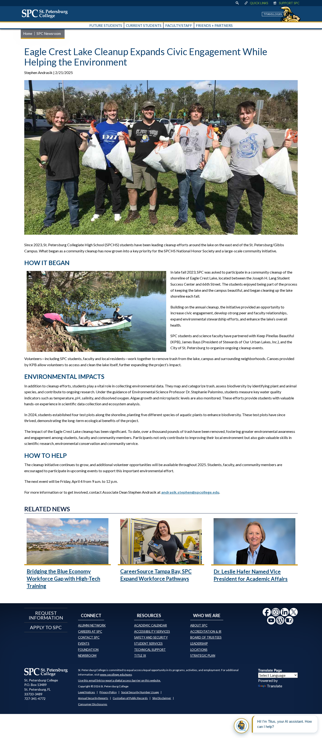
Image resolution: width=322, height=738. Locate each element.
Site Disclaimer (161, 698)
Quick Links (259, 3)
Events (83, 643)
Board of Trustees (206, 637)
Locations (198, 650)
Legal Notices (86, 692)
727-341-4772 (34, 699)
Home (27, 33)
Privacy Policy (108, 692)
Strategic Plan (202, 655)
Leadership (199, 643)
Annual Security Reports (93, 698)
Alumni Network (92, 625)
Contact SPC (88, 637)
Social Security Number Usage (140, 692)
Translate (274, 686)
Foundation (88, 650)
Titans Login (273, 14)
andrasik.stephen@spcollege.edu (190, 492)
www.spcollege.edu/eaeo (116, 674)
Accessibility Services (152, 631)
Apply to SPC (46, 627)
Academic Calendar (150, 625)
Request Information (46, 615)
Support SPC (289, 3)
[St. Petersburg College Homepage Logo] (46, 672)
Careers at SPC (90, 631)
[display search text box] (237, 3)
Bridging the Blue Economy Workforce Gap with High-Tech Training (63, 578)
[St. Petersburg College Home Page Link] (46, 13)
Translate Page (270, 670)
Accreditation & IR (205, 631)
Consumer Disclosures (92, 704)
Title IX (140, 655)
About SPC (198, 625)
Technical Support (150, 650)
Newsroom (87, 655)
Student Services (148, 643)
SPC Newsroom (49, 33)
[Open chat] (241, 725)
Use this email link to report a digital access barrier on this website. (119, 680)
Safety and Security (151, 637)
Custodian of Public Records (130, 698)
